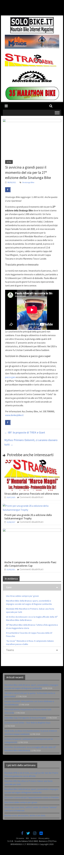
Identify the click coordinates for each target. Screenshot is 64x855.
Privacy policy (44, 838)
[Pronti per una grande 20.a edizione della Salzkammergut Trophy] (32, 505)
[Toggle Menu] (57, 112)
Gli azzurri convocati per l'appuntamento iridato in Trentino (32, 797)
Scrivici (34, 838)
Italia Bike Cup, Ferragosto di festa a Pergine (25, 717)
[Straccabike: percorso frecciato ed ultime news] (32, 461)
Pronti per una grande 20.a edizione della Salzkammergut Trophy (28, 516)
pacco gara (10, 377)
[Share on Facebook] (8, 189)
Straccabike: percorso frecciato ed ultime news (31, 493)
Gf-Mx (9, 162)
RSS (27, 838)
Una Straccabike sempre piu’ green (22, 596)
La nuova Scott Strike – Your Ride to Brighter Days (27, 722)
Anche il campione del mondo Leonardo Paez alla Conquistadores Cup (30, 563)
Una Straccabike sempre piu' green (21, 802)
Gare (8, 587)
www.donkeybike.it (14, 415)
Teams (10, 650)
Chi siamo (20, 838)
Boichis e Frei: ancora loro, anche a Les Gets (25, 815)
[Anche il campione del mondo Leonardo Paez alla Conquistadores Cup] (32, 530)
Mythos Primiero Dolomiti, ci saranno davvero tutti (30, 442)
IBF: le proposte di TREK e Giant (24, 432)
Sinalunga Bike (28, 182)
